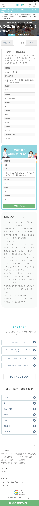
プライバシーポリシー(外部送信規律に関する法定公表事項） (19, 454)
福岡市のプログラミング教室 (11, 16)
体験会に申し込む (19, 206)
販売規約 (22, 460)
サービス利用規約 (6, 457)
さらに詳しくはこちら (19, 377)
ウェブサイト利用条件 (26, 457)
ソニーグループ (5, 485)
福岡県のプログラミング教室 (28, 14)
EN (5, 472)
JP (2, 472)
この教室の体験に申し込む (18, 503)
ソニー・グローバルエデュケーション (12, 482)
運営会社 (22, 463)
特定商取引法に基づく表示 (9, 463)
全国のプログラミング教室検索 (10, 14)
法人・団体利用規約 (7, 460)
